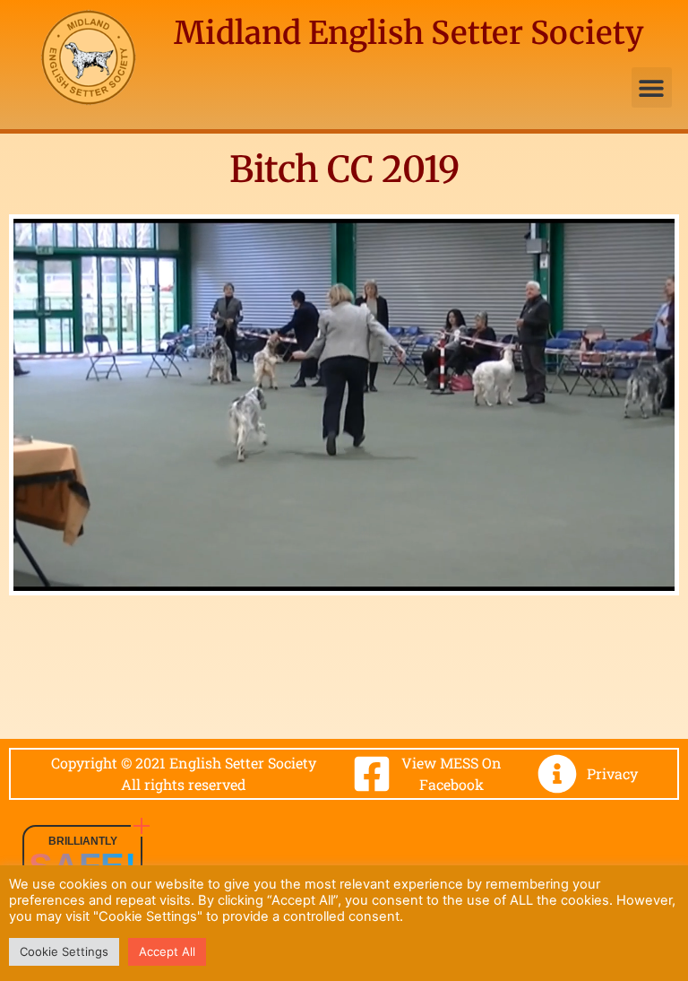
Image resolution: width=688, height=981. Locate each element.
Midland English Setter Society (409, 33)
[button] (652, 87)
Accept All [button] (167, 951)
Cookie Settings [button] (64, 951)
